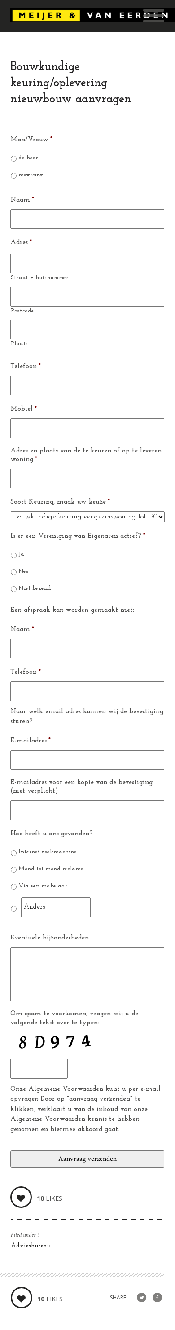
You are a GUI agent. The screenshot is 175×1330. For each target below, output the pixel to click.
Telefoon (25, 366)
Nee (23, 571)
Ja (21, 554)
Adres (21, 242)
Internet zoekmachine (47, 852)
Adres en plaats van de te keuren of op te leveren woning (86, 455)
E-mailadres (30, 740)
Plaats (19, 344)
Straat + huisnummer (40, 278)
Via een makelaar (42, 886)
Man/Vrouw (31, 139)
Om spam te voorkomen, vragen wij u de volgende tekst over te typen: (74, 1018)
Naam (22, 200)
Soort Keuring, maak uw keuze (60, 502)
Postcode (22, 311)
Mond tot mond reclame (50, 869)
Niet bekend (34, 588)
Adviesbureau (31, 1245)
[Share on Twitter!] (142, 1298)
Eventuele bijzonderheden (49, 938)
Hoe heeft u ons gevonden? (51, 833)
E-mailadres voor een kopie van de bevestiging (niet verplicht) (81, 787)
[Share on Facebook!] (157, 1298)
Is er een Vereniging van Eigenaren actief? (77, 536)
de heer (28, 158)
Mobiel (23, 409)
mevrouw (30, 175)
